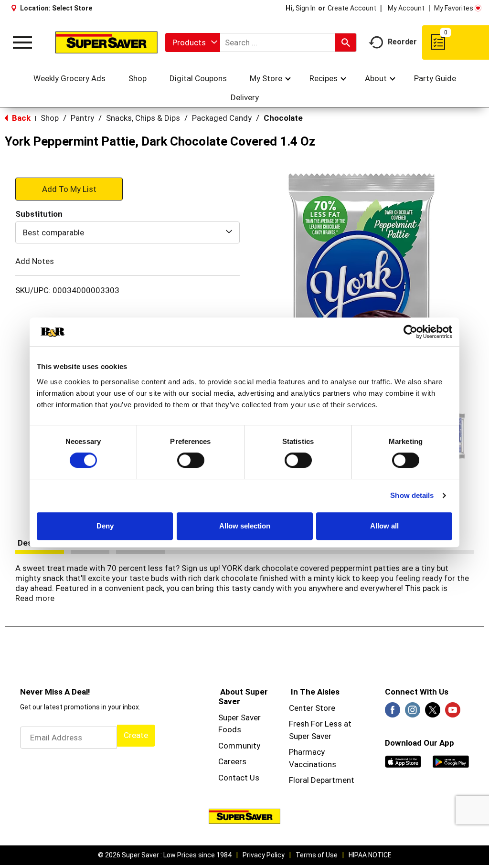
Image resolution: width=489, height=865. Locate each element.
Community (239, 745)
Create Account (352, 8)
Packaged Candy (222, 118)
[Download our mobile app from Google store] (451, 761)
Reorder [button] (402, 41)
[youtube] (452, 712)
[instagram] (412, 712)
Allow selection (244, 526)
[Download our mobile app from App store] (403, 761)
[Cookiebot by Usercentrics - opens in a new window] (410, 332)
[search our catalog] (345, 42)
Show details (412, 495)
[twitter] (432, 712)
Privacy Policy (264, 855)
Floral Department (321, 780)
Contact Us (238, 777)
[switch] (190, 460)
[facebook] (392, 712)
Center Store (312, 708)
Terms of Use (317, 855)
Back (20, 118)
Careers (232, 761)
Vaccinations (312, 764)
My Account (406, 8)
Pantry (82, 118)
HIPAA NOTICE (370, 855)
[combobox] (192, 42)
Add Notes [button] (34, 261)
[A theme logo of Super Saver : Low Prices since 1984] (106, 42)
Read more (34, 598)
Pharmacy (307, 752)
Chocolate (283, 118)
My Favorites (453, 8)
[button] (69, 189)
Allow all (384, 526)
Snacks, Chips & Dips (143, 118)
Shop (50, 118)
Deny (105, 526)
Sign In (306, 8)
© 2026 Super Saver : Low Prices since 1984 (165, 855)
